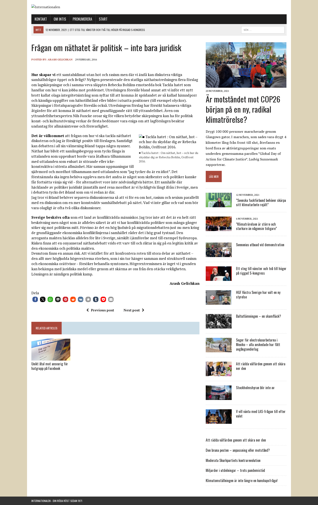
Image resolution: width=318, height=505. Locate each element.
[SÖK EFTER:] (262, 29)
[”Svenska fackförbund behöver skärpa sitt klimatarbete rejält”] (219, 204)
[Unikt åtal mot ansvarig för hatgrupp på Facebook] (50, 357)
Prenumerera (82, 19)
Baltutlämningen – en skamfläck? (258, 316)
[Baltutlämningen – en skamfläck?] (219, 325)
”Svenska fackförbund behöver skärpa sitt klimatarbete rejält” (261, 202)
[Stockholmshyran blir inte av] (219, 397)
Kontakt (41, 19)
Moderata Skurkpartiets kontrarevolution (233, 460)
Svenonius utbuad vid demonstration (260, 244)
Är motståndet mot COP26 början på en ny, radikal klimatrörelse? (243, 109)
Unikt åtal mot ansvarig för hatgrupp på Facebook (49, 366)
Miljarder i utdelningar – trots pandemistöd (235, 470)
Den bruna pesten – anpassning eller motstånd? (238, 450)
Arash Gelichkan (60, 59)
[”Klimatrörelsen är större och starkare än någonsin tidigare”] (219, 228)
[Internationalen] (159, 7)
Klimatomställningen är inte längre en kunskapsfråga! (242, 480)
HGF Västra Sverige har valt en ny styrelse (258, 294)
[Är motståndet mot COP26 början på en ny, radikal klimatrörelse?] (246, 85)
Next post (132, 310)
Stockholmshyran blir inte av (255, 387)
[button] (35, 299)
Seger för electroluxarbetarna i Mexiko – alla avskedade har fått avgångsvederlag (258, 344)
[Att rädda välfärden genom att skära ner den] (219, 373)
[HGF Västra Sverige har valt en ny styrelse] (219, 301)
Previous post (102, 310)
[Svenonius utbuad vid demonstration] (219, 254)
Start (103, 19)
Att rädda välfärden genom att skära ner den (260, 366)
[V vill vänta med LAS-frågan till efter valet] (219, 421)
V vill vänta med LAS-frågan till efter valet (261, 414)
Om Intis (60, 19)
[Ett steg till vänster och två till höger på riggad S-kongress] (219, 278)
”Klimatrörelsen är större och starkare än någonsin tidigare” (256, 226)
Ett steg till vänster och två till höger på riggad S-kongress (261, 271)
